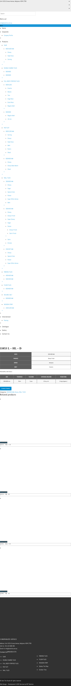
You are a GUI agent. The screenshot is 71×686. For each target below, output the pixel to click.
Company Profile (8, 35)
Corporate (5, 32)
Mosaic (9, 92)
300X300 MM (9, 279)
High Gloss (11, 56)
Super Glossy (11, 219)
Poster (9, 195)
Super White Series (13, 199)
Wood (9, 152)
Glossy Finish (11, 216)
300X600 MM (9, 181)
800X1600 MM (10, 49)
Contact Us (5, 334)
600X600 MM (9, 159)
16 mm (9, 119)
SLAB (5, 45)
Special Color (11, 192)
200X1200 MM (10, 308)
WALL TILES (7, 178)
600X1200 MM (10, 131)
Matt (9, 145)
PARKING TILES (8, 272)
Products (5, 42)
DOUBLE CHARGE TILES (10, 68)
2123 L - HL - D (5, 494)
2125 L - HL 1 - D (5, 444)
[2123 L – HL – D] (20, 490)
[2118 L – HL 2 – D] (20, 539)
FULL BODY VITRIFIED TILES (12, 81)
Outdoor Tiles (43, 670)
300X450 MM (9, 209)
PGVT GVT (6, 128)
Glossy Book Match (13, 166)
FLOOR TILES (7, 285)
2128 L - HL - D (5, 593)
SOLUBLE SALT (8, 295)
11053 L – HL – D (37, 343)
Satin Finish (12, 233)
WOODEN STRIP (8, 304)
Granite (10, 88)
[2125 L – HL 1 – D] (20, 440)
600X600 (8, 75)
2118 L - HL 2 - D (5, 544)
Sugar (9, 188)
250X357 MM (9, 249)
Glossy (9, 52)
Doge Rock (10, 99)
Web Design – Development (7, 684)
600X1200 (9, 85)
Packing (6, 320)
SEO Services (20, 684)
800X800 (8, 72)
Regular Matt (11, 106)
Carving (10, 59)
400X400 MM (9, 275)
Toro (9, 95)
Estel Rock (11, 102)
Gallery (4, 330)
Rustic (9, 149)
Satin (9, 239)
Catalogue (5, 327)
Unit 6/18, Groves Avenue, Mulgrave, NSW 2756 (13, 1)
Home (4, 28)
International (6, 317)
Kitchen (10, 243)
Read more (3, 442)
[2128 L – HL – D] (20, 589)
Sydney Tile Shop (43, 666)
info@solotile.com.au (6, 23)
